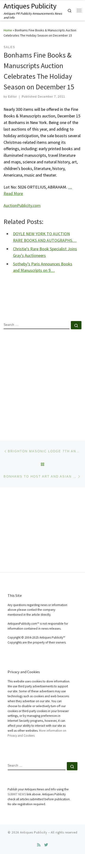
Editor (12, 96)
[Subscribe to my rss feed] (38, 845)
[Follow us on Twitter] (46, 845)
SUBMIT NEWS (17, 794)
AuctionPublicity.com (22, 205)
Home (8, 30)
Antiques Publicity (33, 832)
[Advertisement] (42, 380)
